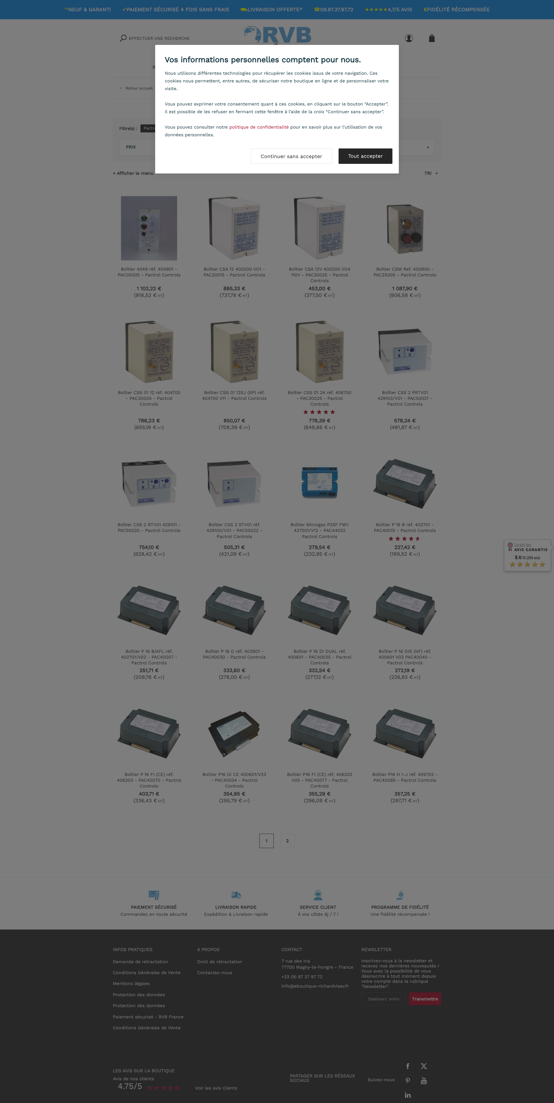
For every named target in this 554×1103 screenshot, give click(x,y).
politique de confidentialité (259, 127)
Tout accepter (365, 156)
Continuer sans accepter (291, 156)
